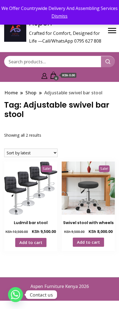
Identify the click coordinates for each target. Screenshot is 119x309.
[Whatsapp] (15, 294)
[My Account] (44, 75)
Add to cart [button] (30, 242)
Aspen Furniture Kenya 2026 (59, 286)
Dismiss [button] (59, 16)
